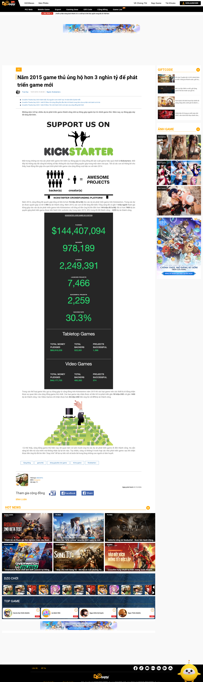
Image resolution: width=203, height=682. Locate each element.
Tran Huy (25, 92)
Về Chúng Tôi (140, 3)
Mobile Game (44, 9)
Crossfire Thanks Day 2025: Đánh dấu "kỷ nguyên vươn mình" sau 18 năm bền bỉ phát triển (51, 100)
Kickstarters (92, 463)
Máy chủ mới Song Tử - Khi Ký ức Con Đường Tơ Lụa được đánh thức (78, 569)
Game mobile (8, 515)
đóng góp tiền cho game (58, 463)
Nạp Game (156, 3)
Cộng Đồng (102, 9)
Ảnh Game (166, 129)
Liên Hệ (35, 668)
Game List (117, 9)
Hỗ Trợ (43, 668)
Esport (58, 9)
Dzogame (37, 480)
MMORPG (39, 478)
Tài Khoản (171, 3)
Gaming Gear (72, 9)
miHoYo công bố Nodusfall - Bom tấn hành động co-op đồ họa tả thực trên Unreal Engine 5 (130, 540)
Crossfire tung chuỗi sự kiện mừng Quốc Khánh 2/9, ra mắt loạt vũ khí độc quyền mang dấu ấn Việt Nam (130, 569)
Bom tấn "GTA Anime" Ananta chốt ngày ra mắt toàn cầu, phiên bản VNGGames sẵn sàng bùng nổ (138, 13)
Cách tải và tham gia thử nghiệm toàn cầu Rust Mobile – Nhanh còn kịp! (77, 13)
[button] (153, 593)
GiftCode (165, 70)
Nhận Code (187, 78)
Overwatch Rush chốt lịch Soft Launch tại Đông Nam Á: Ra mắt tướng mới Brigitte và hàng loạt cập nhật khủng (27, 569)
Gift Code (88, 9)
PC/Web (58, 515)
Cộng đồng (27, 463)
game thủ (40, 463)
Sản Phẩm (43, 3)
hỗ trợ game (77, 463)
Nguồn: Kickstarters (53, 92)
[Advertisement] (101, 50)
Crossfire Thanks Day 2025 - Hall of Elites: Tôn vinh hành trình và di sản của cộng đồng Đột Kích (53, 105)
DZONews (29, 3)
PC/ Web (29, 9)
